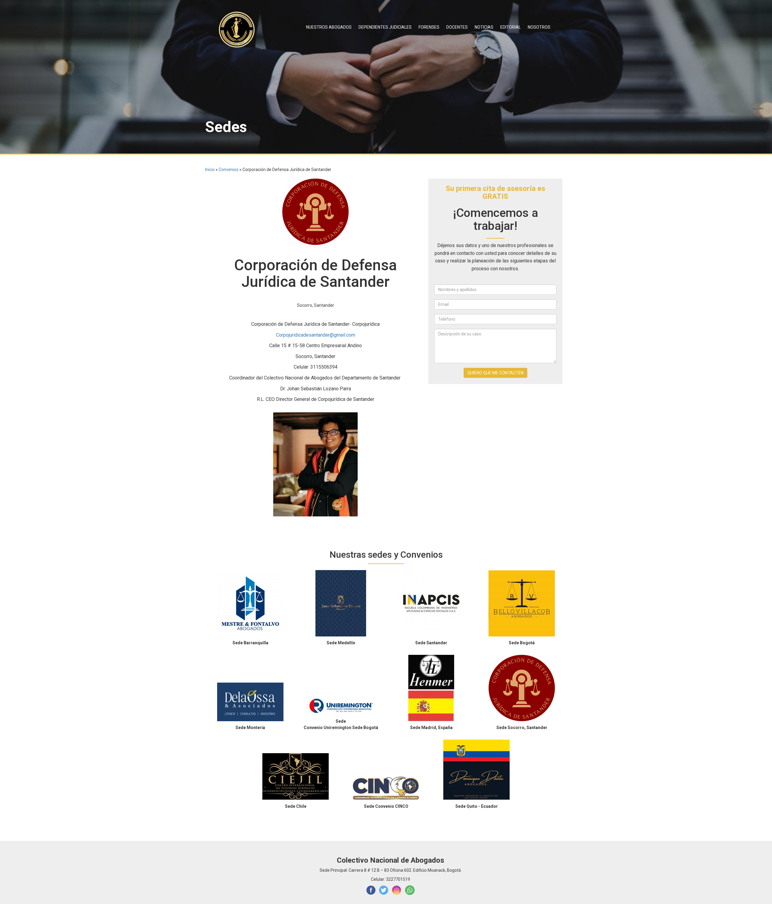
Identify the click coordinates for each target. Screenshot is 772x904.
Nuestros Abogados (329, 27)
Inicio (210, 169)
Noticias (484, 27)
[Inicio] (239, 29)
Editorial (510, 27)
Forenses (429, 27)
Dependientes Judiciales (385, 27)
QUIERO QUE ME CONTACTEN (495, 372)
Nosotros (539, 27)
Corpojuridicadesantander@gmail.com (315, 335)
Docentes (457, 27)
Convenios (229, 169)
